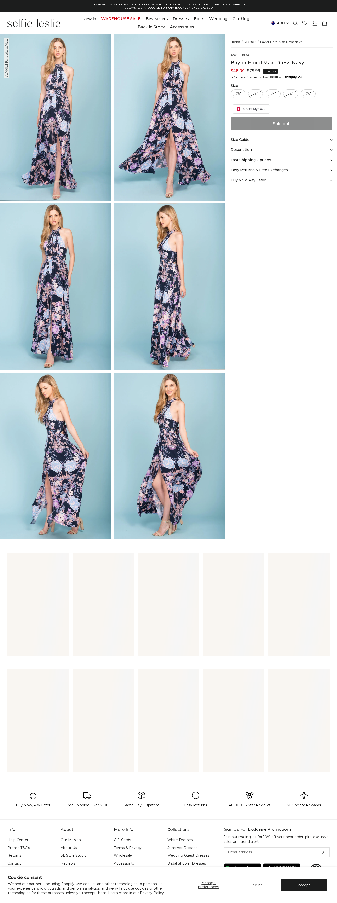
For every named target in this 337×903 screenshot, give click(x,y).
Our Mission (71, 840)
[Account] (315, 23)
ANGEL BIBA (240, 55)
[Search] (295, 23)
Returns (14, 855)
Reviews (68, 863)
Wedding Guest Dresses (188, 855)
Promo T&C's (18, 848)
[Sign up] (322, 852)
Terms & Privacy (128, 848)
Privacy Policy (152, 893)
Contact (14, 863)
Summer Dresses (182, 848)
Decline (256, 885)
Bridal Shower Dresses (186, 863)
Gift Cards (122, 840)
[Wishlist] (305, 23)
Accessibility (124, 863)
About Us (69, 848)
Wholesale (123, 855)
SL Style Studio (74, 855)
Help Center (17, 840)
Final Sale (270, 71)
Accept (304, 885)
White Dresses (180, 840)
